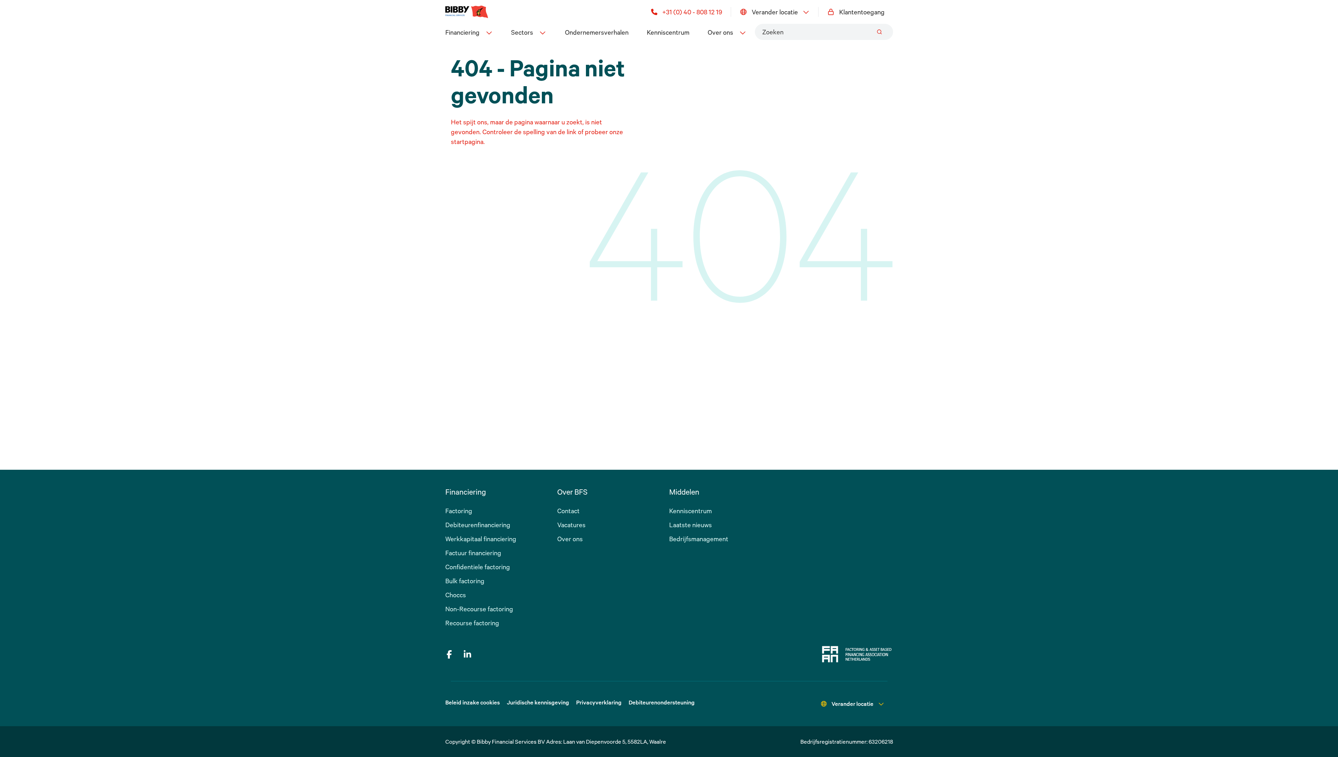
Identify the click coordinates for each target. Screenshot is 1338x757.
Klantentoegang (862, 12)
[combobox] (824, 32)
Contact (568, 511)
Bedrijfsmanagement (698, 539)
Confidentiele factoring (477, 567)
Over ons (570, 539)
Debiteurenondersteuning (662, 702)
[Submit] (879, 32)
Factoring (458, 511)
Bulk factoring (464, 581)
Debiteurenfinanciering (477, 525)
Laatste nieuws (690, 525)
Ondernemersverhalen (597, 32)
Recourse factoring (472, 623)
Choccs (455, 595)
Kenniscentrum (668, 32)
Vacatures (571, 525)
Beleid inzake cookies (472, 702)
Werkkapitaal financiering (480, 539)
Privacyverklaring (599, 702)
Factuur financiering (473, 553)
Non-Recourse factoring (479, 609)
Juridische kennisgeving (538, 702)
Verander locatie (775, 12)
